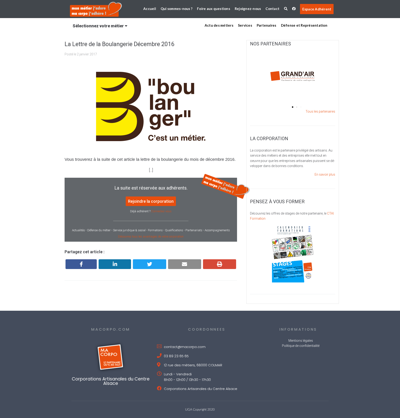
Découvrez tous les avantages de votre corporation (151, 236)
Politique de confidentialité (300, 346)
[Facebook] (81, 264)
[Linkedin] (115, 264)
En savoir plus (325, 174)
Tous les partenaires (320, 111)
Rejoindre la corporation (151, 201)
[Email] (184, 264)
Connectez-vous (161, 211)
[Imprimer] (219, 264)
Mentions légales (300, 340)
